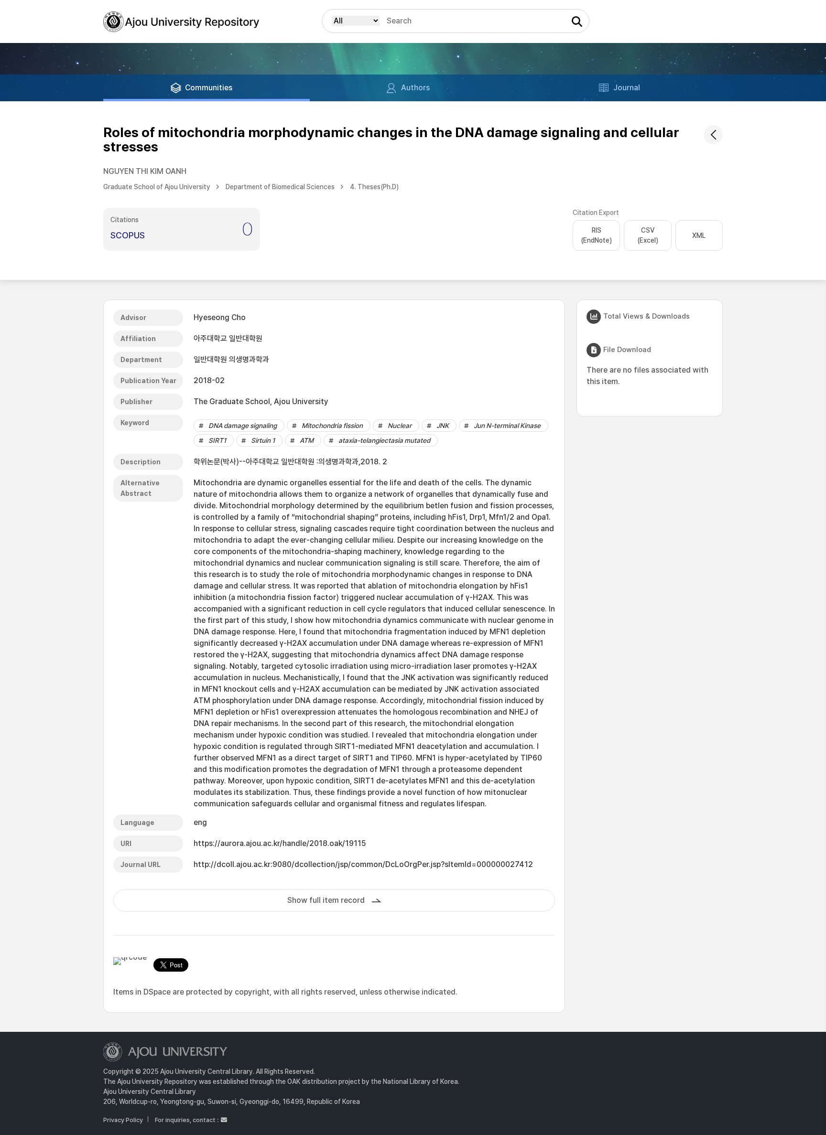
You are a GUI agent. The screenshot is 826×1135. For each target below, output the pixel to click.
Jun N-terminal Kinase (507, 425)
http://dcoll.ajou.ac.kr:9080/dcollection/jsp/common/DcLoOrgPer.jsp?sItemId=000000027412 (363, 864)
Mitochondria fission (332, 425)
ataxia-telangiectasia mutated (384, 440)
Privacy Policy (123, 1120)
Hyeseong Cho (220, 317)
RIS (596, 235)
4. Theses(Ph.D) (374, 187)
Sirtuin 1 (263, 440)
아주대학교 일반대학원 (228, 338)
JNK (442, 425)
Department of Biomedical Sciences (280, 187)
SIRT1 (217, 440)
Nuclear (400, 425)
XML (699, 235)
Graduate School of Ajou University (156, 187)
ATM (307, 440)
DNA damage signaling (242, 425)
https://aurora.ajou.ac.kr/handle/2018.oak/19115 (280, 843)
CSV (647, 235)
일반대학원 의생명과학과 (231, 359)
